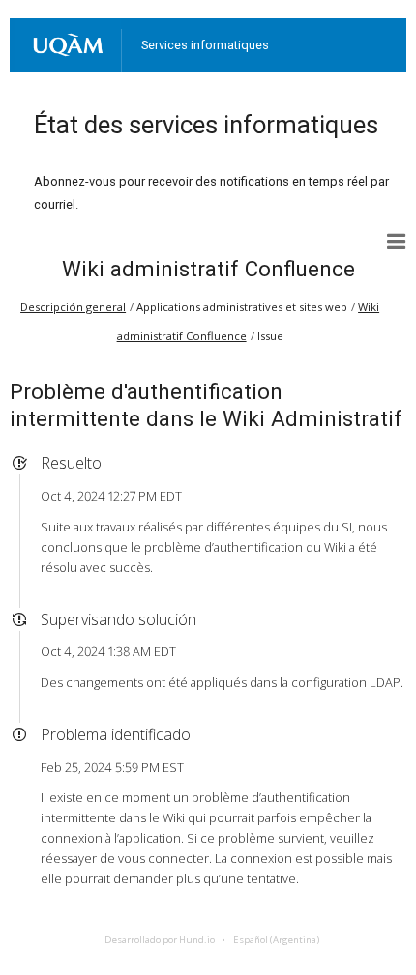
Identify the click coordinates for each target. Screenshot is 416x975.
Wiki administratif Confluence (208, 268)
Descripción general (73, 307)
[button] (396, 241)
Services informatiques (205, 45)
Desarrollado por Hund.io (159, 939)
